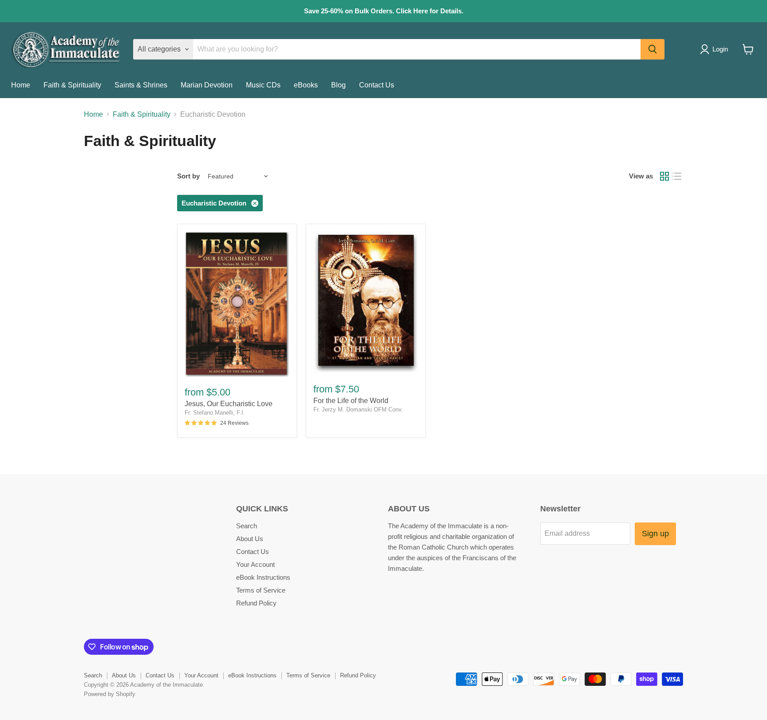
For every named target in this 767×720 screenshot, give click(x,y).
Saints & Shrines (141, 85)
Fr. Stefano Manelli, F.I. (215, 412)
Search (246, 526)
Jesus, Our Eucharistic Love (229, 403)
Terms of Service (260, 590)
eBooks (306, 85)
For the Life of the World (350, 400)
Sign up (655, 533)
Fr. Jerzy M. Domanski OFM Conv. (358, 409)
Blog (338, 85)
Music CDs (263, 85)
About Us (249, 538)
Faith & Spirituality (72, 85)
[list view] (677, 176)
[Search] (652, 49)
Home (20, 85)
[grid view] (664, 176)
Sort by (188, 176)
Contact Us (376, 85)
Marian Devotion (207, 85)
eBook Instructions (263, 577)
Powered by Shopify (109, 694)
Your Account (255, 564)
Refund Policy (256, 603)
